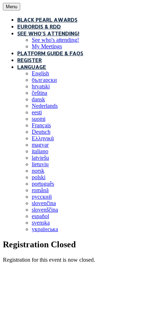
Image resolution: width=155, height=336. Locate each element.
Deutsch (41, 132)
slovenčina (44, 203)
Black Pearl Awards (47, 19)
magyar (40, 145)
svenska (41, 223)
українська (45, 229)
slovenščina (45, 210)
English (40, 73)
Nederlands (45, 106)
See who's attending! (48, 33)
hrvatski (41, 86)
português (43, 184)
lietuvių (40, 164)
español (40, 216)
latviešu (40, 158)
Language (31, 66)
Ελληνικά (43, 138)
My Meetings (47, 46)
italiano (40, 151)
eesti (37, 112)
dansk (38, 99)
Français (41, 125)
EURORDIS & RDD (39, 26)
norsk (38, 171)
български (44, 80)
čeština (39, 93)
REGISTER (29, 60)
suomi (38, 119)
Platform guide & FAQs (50, 53)
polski (38, 177)
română (40, 190)
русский (42, 197)
